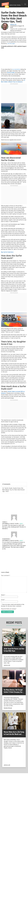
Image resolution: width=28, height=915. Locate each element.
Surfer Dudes (11, 72)
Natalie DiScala (8, 708)
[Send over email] (1, 462)
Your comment (5, 575)
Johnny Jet (13, 24)
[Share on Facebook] (1, 452)
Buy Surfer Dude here (7, 252)
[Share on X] (1, 456)
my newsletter (16, 69)
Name (3, 595)
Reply (21, 523)
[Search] (22, 4)
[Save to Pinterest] (1, 459)
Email (3, 599)
